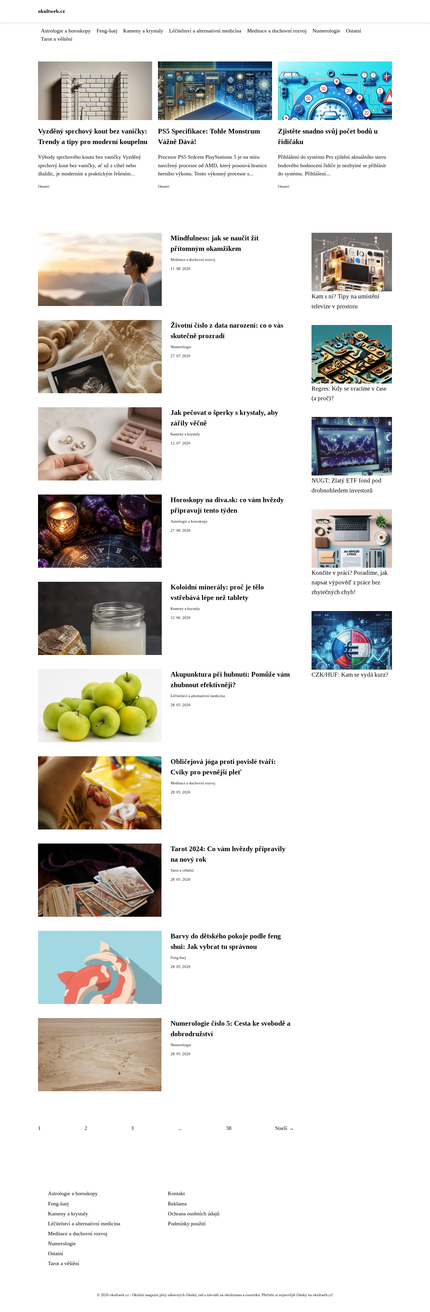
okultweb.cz (51, 11)
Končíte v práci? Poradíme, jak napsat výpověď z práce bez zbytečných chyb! (350, 582)
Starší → (284, 1128)
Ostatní (353, 31)
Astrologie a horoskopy (66, 31)
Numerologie (326, 31)
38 (228, 1128)
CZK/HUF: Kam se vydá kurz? (350, 674)
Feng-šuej (107, 31)
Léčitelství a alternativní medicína (205, 31)
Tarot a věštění (56, 39)
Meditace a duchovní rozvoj (277, 31)
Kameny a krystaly (143, 31)
